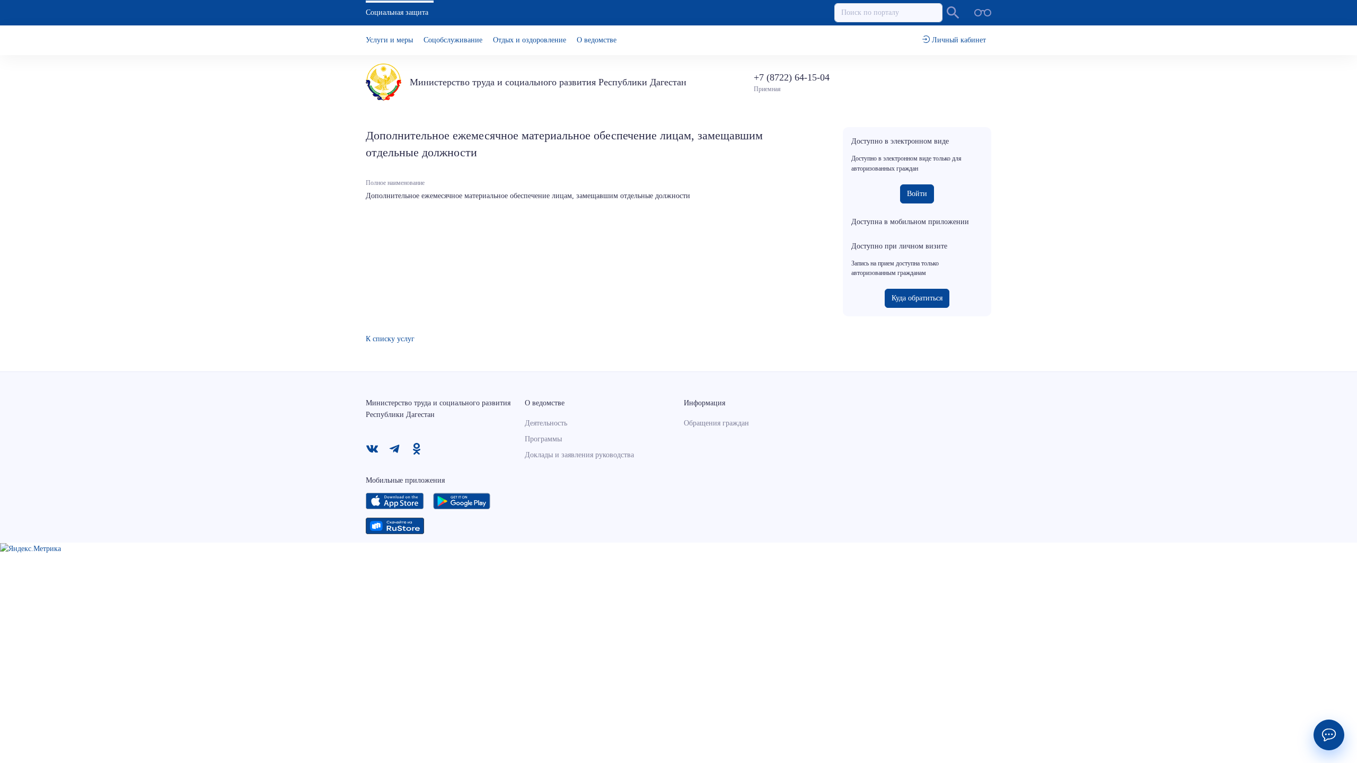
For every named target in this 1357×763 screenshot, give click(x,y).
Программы (543, 439)
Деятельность (546, 423)
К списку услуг (390, 339)
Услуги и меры (389, 40)
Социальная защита (397, 12)
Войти (917, 194)
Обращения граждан (716, 423)
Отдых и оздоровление (529, 40)
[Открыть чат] (1329, 735)
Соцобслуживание (453, 40)
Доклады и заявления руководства (579, 455)
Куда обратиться (917, 298)
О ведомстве (596, 40)
